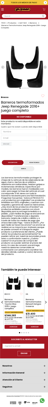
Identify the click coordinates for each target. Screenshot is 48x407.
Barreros (33, 23)
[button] (2, 9)
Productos (12, 23)
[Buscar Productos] (43, 16)
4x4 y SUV (23, 23)
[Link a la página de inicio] (3, 23)
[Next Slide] (45, 2)
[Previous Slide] (2, 2)
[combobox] (24, 16)
